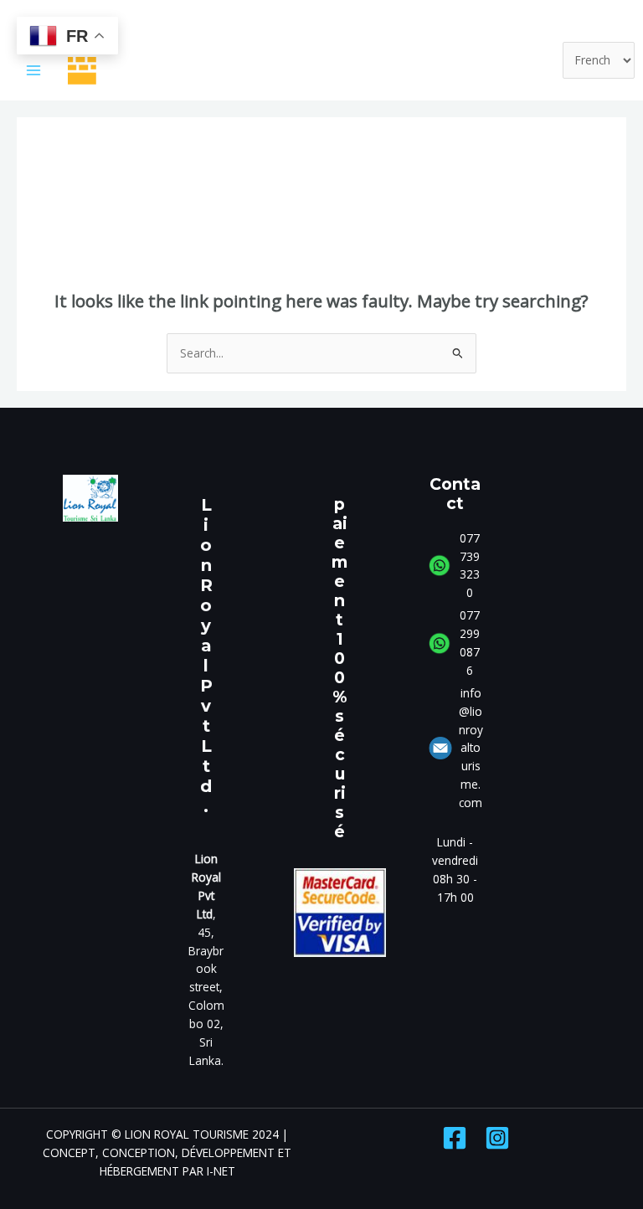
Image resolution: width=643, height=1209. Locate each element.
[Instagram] (497, 1137)
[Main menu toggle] (34, 71)
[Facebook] (454, 1137)
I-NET (221, 1171)
